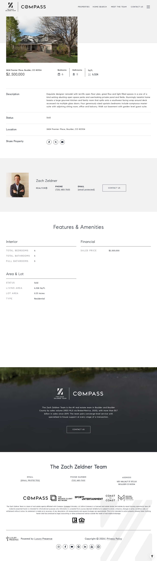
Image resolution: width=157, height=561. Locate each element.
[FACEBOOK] (65, 546)
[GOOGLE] (78, 546)
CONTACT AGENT (114, 188)
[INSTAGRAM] (58, 546)
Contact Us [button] (78, 429)
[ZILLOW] (91, 546)
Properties (83, 7)
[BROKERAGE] (98, 546)
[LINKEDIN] (85, 546)
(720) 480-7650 (62, 189)
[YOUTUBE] (71, 546)
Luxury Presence (43, 538)
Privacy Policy (114, 538)
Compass (67, 506)
